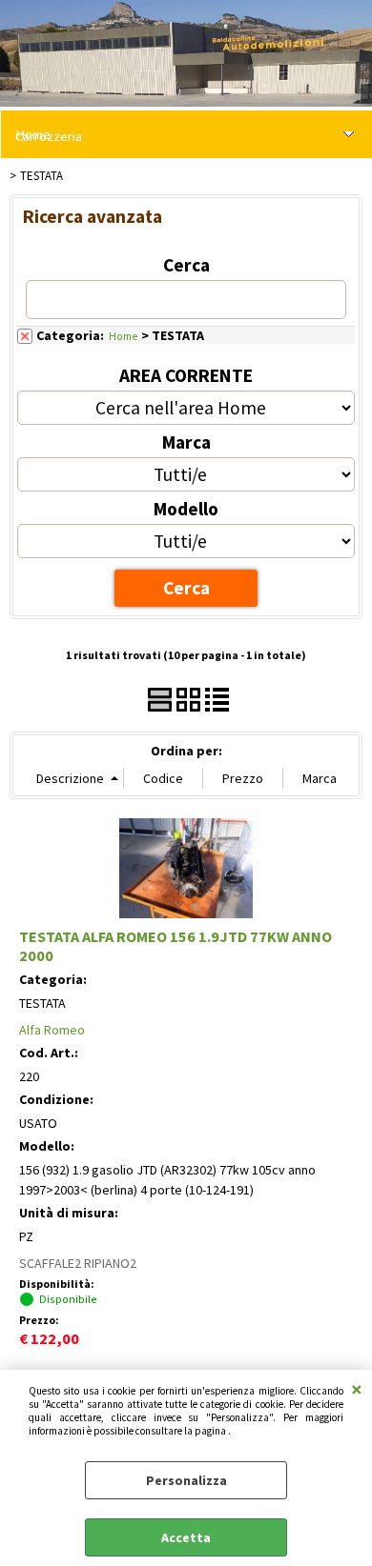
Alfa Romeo (52, 1029)
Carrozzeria (48, 136)
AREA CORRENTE (186, 375)
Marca (186, 442)
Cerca (186, 264)
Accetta (186, 1537)
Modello (186, 508)
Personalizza (186, 1480)
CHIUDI (356, 1388)
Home (123, 336)
